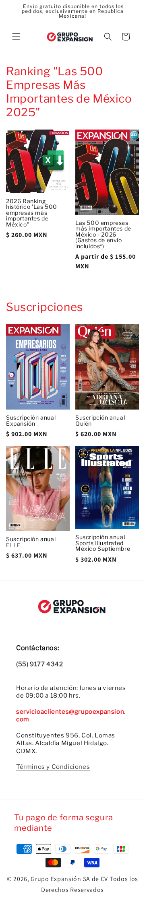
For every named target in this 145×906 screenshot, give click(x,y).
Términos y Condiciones (53, 766)
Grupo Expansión (56, 879)
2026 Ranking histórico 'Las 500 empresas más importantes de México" (31, 213)
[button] (16, 36)
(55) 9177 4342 (39, 664)
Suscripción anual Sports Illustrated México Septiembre (102, 543)
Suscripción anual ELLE (31, 542)
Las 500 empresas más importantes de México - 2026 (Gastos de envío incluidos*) (103, 234)
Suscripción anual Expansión (31, 420)
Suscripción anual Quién (100, 420)
